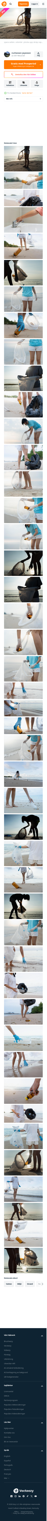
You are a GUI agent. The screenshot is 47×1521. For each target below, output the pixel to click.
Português (8, 1464)
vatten (9, 1282)
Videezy (7, 1349)
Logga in (34, 4)
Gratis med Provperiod (23, 64)
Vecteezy (7, 1344)
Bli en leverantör (11, 1440)
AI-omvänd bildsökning (14, 1367)
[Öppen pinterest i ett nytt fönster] (23, 1495)
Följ (38, 56)
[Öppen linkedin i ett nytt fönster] (19, 1495)
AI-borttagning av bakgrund (16, 1371)
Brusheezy (8, 1340)
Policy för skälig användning (22, 1512)
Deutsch (7, 1468)
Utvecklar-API (9, 1362)
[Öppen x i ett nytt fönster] (31, 1495)
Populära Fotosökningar (14, 1408)
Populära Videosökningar (14, 1412)
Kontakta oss (9, 1431)
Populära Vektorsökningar (15, 1403)
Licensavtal (8, 1390)
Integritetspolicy (26, 1510)
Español (7, 1459)
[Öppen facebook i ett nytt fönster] (11, 1495)
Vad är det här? (27, 93)
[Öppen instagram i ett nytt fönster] (15, 1495)
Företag (7, 1353)
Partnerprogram (11, 1399)
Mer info (9, 97)
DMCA (6, 1394)
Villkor (15, 1510)
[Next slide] (37, 1283)
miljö (19, 1282)
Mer (5, 1477)
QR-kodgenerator (11, 1375)
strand (30, 1282)
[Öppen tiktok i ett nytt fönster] (27, 1495)
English (7, 1455)
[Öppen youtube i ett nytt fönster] (35, 1495)
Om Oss (7, 1436)
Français (7, 1473)
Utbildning (8, 1358)
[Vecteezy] (4, 3)
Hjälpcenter (9, 1427)
